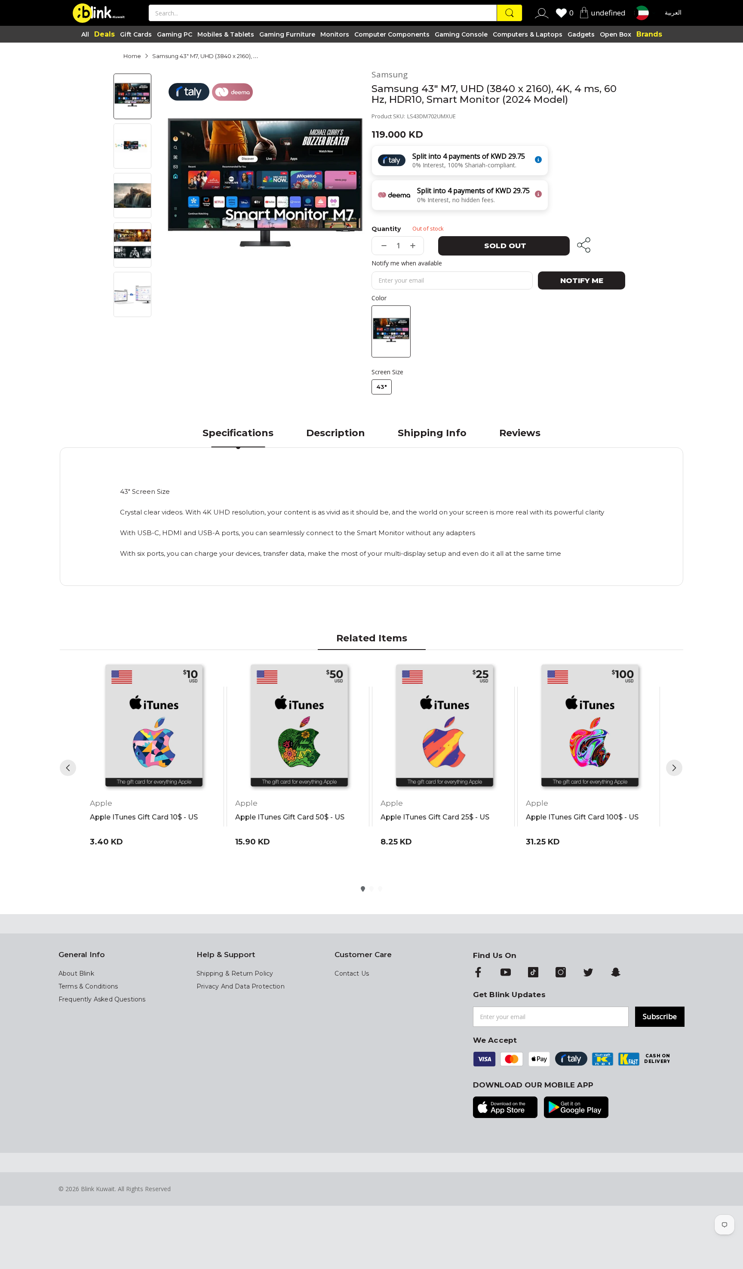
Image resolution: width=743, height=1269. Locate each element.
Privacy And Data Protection (240, 986)
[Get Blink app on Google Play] (576, 1108)
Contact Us (352, 973)
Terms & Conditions (88, 986)
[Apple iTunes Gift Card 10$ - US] (154, 727)
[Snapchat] (616, 973)
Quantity (386, 229)
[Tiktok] (533, 973)
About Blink (76, 973)
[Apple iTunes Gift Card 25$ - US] (445, 727)
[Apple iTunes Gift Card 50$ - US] (299, 727)
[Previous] (68, 768)
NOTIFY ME (581, 280)
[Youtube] (505, 973)
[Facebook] (478, 973)
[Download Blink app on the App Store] (505, 1108)
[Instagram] (561, 973)
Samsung (390, 74)
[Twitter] (588, 973)
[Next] (674, 768)
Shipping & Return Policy (234, 973)
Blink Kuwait (98, 1189)
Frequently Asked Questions (101, 999)
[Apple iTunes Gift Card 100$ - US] (590, 727)
